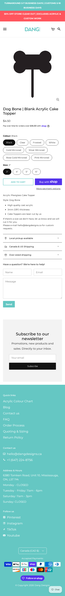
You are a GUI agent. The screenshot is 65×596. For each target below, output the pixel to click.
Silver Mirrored (36, 150)
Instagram (15, 523)
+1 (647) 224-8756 (20, 460)
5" (27, 171)
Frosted (37, 142)
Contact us (11, 413)
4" (17, 171)
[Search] (59, 29)
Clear (22, 142)
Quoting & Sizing (15, 431)
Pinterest (14, 517)
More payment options (48, 188)
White (52, 142)
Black (9, 142)
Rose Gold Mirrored (16, 157)
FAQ (6, 419)
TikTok (11, 529)
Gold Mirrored (13, 150)
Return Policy (13, 437)
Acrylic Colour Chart (18, 401)
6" (36, 171)
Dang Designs (42, 585)
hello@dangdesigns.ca (24, 454)
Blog (6, 407)
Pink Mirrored (41, 157)
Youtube (13, 535)
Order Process (13, 425)
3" (7, 171)
